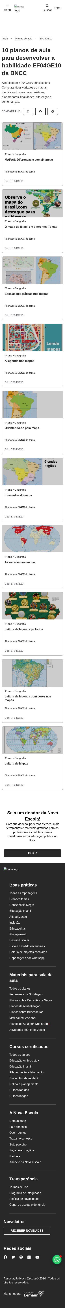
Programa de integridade (25, 1193)
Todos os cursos (19, 1054)
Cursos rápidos (19, 1090)
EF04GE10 (17, 181)
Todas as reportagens (23, 893)
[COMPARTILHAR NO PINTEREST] (52, 111)
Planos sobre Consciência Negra (30, 1000)
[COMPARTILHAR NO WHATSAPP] (28, 111)
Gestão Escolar (19, 940)
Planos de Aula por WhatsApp (29, 1023)
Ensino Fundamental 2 (23, 1078)
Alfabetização (18, 916)
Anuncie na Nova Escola (25, 1162)
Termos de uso (18, 1187)
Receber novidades (27, 1230)
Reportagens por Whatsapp (27, 958)
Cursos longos (18, 1096)
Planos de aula (23, 38)
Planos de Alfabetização (24, 1006)
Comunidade (17, 1120)
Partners (14, 1156)
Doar (32, 853)
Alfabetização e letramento (26, 1072)
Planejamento (18, 934)
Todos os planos (19, 988)
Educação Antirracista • (24, 1060)
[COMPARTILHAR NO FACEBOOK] (40, 111)
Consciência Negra (21, 904)
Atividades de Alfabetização (27, 1029)
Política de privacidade (24, 1198)
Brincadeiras (17, 928)
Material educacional (22, 1018)
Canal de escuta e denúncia (27, 1204)
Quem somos (17, 1132)
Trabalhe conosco (20, 1138)
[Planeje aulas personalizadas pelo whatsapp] (57, 1259)
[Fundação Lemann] (34, 1294)
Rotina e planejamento (23, 1084)
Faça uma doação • (21, 1150)
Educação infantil (20, 910)
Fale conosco (18, 1126)
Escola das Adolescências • (27, 946)
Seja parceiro (18, 1144)
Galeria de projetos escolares (28, 952)
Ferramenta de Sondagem (26, 994)
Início (5, 38)
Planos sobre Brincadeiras (26, 1012)
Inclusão (14, 922)
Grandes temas (19, 899)
